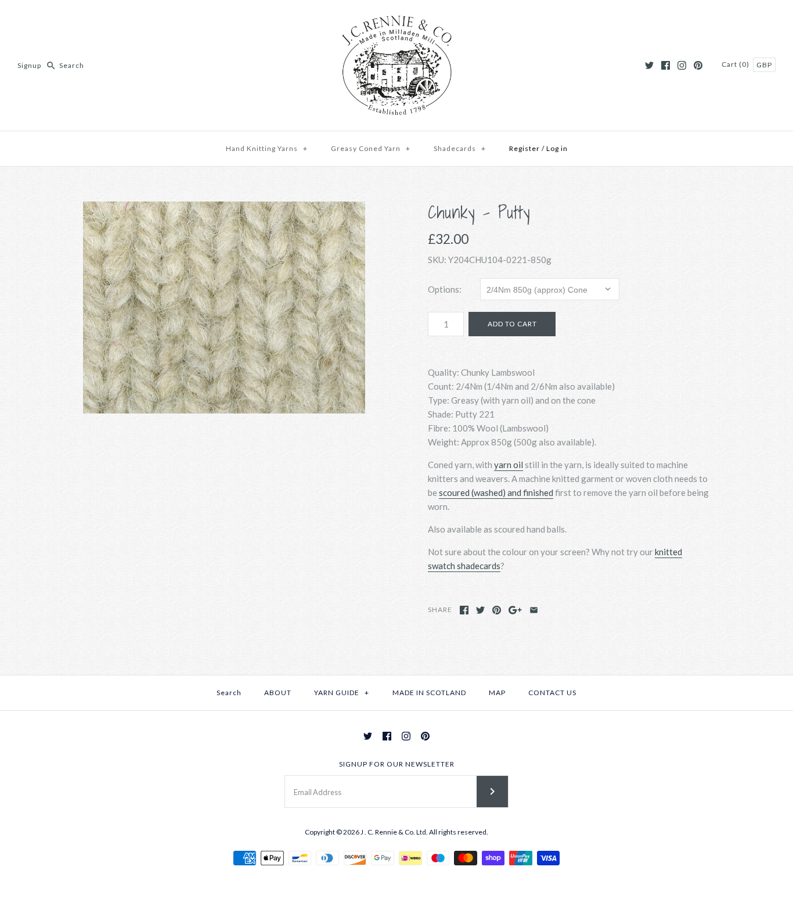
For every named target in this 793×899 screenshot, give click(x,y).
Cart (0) (736, 64)
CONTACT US (552, 692)
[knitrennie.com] (396, 18)
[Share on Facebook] (464, 610)
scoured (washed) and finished (496, 492)
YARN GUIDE (341, 692)
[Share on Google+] (515, 610)
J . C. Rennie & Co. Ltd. (395, 832)
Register (524, 148)
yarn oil (508, 464)
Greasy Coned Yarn (370, 148)
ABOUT (277, 692)
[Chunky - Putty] (224, 307)
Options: (445, 289)
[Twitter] (649, 65)
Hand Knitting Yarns (267, 148)
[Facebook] (665, 65)
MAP (497, 692)
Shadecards (460, 148)
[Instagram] (681, 65)
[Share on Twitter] (480, 610)
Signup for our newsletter (397, 764)
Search (229, 692)
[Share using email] (533, 610)
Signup (29, 65)
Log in (557, 148)
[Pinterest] (698, 65)
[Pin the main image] (496, 610)
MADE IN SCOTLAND (429, 692)
